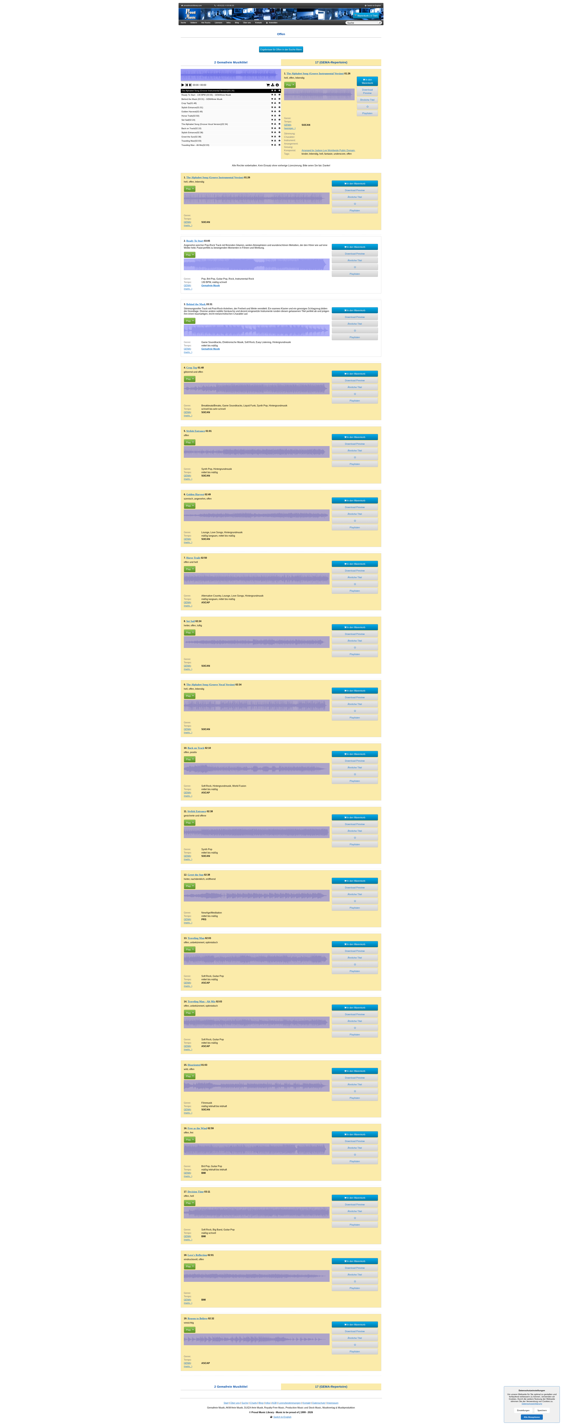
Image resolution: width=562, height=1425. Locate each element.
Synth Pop (262, 405)
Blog (237, 23)
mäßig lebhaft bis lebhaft (214, 1106)
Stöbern (193, 23)
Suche (183, 23)
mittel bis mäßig (209, 345)
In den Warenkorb (367, 81)
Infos (229, 23)
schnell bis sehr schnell (213, 409)
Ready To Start (194, 240)
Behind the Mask (196, 304)
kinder (305, 154)
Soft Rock (250, 342)
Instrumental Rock (244, 279)
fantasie (328, 154)
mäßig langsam (209, 535)
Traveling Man (196, 938)
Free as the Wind (197, 1128)
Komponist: (290, 150)
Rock (231, 279)
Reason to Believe (198, 1318)
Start (226, 1403)
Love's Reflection (197, 1255)
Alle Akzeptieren (532, 1417)
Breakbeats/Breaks (211, 405)
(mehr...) (188, 225)
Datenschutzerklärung (532, 1403)
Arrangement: (291, 143)
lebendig (313, 154)
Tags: (287, 154)
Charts (253, 1403)
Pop (203, 279)
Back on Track (196, 747)
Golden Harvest (195, 494)
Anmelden (272, 23)
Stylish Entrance (195, 431)
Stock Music (315, 1407)
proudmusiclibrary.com (193, 6)
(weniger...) (289, 128)
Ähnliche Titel (367, 99)
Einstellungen (523, 1410)
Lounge (205, 532)
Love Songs (216, 532)
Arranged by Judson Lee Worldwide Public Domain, (328, 150)
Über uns (247, 23)
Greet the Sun (195, 874)
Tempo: (288, 121)
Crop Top (191, 367)
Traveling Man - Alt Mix (201, 1001)
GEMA (287, 125)
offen (349, 154)
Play (288, 85)
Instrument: (289, 140)
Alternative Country (211, 596)
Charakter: (289, 137)
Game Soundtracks (211, 342)
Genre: (287, 118)
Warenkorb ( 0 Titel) (367, 15)
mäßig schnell (219, 282)
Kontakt (258, 23)
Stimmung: (289, 133)
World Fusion (239, 786)
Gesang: (288, 147)
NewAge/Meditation (211, 912)
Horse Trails (193, 557)
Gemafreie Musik (210, 285)
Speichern (542, 1410)
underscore (339, 154)
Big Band (217, 1229)
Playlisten (367, 113)
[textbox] (362, 22)
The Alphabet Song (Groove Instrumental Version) (315, 73)
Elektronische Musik (232, 342)
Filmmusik (206, 1103)
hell (321, 154)
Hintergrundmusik (281, 342)
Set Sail (190, 621)
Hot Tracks (205, 23)
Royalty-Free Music (274, 1407)
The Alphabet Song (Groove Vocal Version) (210, 684)
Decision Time (196, 1191)
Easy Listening (263, 342)
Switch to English (374, 6)
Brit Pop (211, 279)
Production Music (295, 1407)
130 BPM (206, 282)
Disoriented (194, 1064)
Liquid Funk (249, 405)
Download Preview (367, 91)
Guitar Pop (221, 279)
